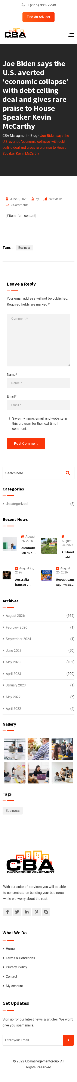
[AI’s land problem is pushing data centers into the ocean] (49, 546)
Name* (12, 375)
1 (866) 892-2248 (41, 5)
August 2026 (15, 616)
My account (14, 986)
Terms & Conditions (20, 958)
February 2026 (16, 627)
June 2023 (14, 651)
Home (10, 949)
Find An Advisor (38, 17)
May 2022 (13, 697)
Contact (11, 977)
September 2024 (18, 639)
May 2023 (13, 662)
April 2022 (13, 709)
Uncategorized (17, 504)
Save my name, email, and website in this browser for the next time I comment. (39, 423)
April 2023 (13, 674)
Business (24, 247)
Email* (11, 396)
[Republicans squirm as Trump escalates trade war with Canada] (46, 575)
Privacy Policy (16, 967)
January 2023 (16, 685)
